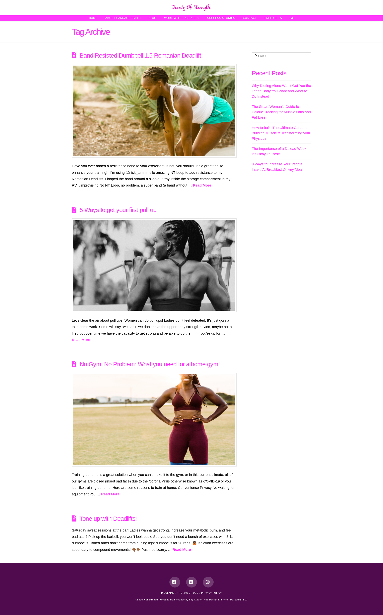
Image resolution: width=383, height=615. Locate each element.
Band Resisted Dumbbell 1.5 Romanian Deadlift (140, 55)
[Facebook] (174, 582)
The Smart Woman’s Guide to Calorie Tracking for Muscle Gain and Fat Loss (281, 112)
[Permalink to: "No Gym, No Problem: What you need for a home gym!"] (154, 419)
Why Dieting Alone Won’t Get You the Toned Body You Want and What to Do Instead (281, 91)
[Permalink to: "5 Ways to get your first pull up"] (154, 265)
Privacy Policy (211, 593)
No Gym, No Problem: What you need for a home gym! (150, 364)
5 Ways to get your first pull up (118, 209)
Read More (202, 185)
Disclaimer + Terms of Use (179, 593)
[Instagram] (208, 582)
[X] (191, 582)
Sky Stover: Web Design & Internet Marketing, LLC (218, 599)
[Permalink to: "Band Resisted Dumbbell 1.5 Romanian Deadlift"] (154, 111)
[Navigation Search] (292, 18)
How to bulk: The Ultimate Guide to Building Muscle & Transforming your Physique (281, 133)
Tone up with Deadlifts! (108, 518)
